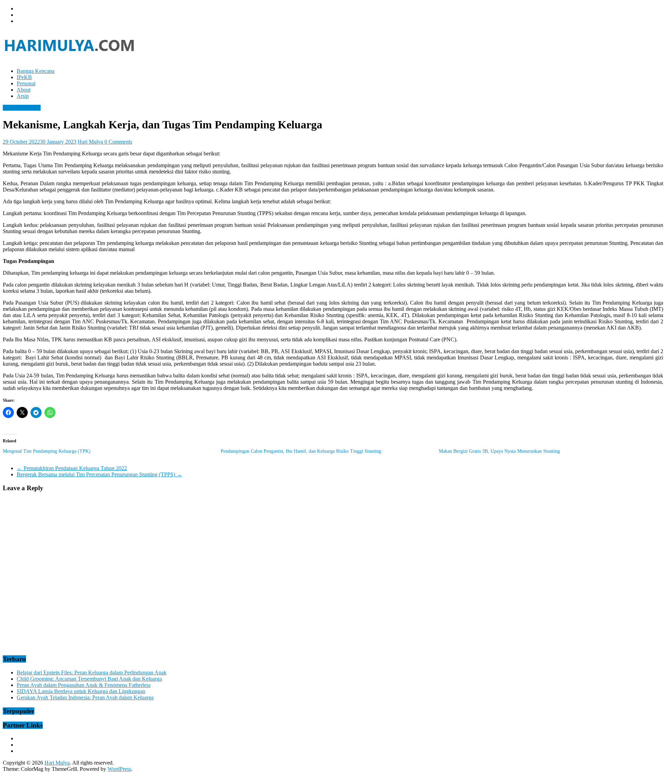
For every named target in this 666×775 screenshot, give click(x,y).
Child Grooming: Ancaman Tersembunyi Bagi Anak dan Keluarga (89, 679)
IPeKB (24, 77)
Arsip (23, 96)
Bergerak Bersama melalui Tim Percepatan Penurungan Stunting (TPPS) (99, 474)
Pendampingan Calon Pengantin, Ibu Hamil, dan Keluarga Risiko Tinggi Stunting (301, 451)
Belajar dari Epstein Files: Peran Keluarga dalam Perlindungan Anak (91, 672)
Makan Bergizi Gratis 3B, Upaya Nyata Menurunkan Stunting (499, 451)
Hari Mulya (91, 142)
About (24, 90)
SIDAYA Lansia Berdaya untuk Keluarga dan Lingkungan (81, 691)
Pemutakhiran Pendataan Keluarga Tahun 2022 (72, 468)
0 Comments (118, 142)
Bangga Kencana (35, 71)
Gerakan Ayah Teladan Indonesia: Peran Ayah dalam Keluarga (85, 697)
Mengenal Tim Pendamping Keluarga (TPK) (47, 451)
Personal (26, 83)
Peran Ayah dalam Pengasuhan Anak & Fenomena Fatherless (84, 685)
